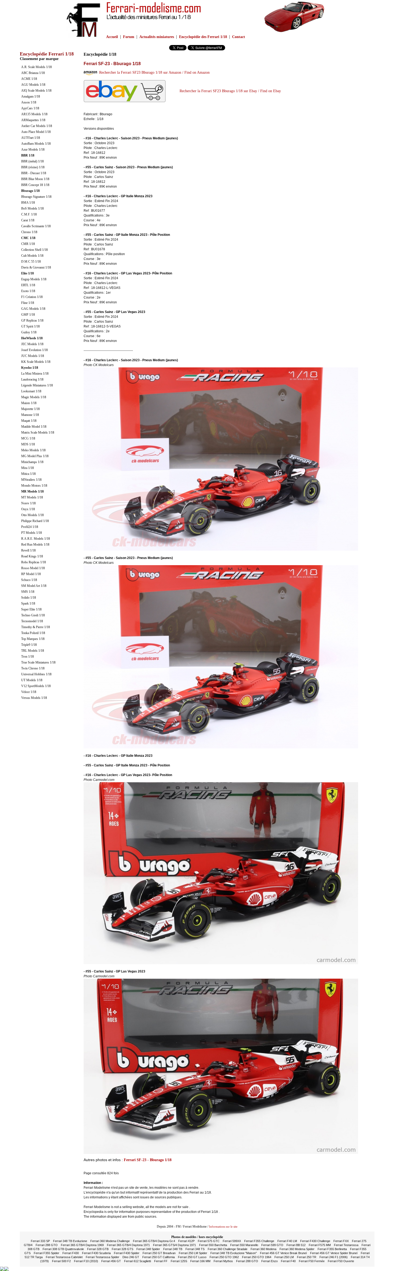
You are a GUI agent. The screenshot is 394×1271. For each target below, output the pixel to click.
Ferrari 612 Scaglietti (137, 1261)
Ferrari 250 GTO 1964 (256, 1257)
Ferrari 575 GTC (209, 1241)
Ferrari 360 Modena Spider (297, 1249)
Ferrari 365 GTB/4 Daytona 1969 (82, 1245)
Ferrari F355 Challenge (259, 1241)
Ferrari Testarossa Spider (102, 1257)
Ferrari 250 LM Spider (193, 1253)
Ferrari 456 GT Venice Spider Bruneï (334, 1253)
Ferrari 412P (186, 1241)
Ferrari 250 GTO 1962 (224, 1257)
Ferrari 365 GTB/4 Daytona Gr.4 (154, 1241)
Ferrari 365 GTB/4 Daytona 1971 (128, 1245)
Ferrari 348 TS (195, 1249)
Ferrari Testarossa (346, 1245)
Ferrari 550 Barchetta (213, 1245)
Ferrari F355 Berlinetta (332, 1249)
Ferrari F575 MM (320, 1245)
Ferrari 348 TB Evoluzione (70, 1241)
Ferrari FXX (341, 1241)
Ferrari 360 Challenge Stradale (227, 1249)
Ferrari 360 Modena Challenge (110, 1241)
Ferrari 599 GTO (272, 1245)
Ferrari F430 (70, 1253)
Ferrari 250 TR (306, 1257)
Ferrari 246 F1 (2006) (333, 1257)
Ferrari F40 (288, 1261)
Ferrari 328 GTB (98, 1249)
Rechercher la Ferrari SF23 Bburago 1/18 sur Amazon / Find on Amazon (153, 72)
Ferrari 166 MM (200, 1261)
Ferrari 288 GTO (47, 1245)
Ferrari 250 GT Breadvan (159, 1253)
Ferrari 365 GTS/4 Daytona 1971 (174, 1245)
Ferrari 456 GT (111, 1261)
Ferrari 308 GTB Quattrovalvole (63, 1249)
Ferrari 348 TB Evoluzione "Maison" (233, 1253)
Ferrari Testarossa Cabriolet (64, 1257)
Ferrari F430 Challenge (315, 1241)
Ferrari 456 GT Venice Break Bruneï (283, 1253)
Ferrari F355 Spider (46, 1253)
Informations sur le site (223, 1226)
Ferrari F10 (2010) (86, 1261)
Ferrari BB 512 (296, 1245)
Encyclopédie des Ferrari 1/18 (203, 37)
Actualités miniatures (156, 37)
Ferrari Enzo (269, 1261)
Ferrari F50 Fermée (312, 1261)
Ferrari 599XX (232, 1241)
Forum (128, 37)
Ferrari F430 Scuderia (96, 1253)
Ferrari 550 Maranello (244, 1245)
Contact (238, 37)
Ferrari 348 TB (172, 1249)
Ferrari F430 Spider (126, 1253)
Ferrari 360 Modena (263, 1249)
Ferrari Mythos (223, 1261)
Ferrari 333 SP (40, 1241)
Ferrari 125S (179, 1261)
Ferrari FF (161, 1261)
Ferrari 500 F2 (61, 1261)
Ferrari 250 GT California (158, 1257)
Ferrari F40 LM (287, 1241)
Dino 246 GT (130, 1257)
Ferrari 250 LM (284, 1257)
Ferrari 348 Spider (148, 1249)
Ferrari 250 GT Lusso (192, 1257)
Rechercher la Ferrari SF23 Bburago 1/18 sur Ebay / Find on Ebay (229, 91)
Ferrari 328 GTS (122, 1249)
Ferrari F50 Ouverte (341, 1261)
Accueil (112, 37)
